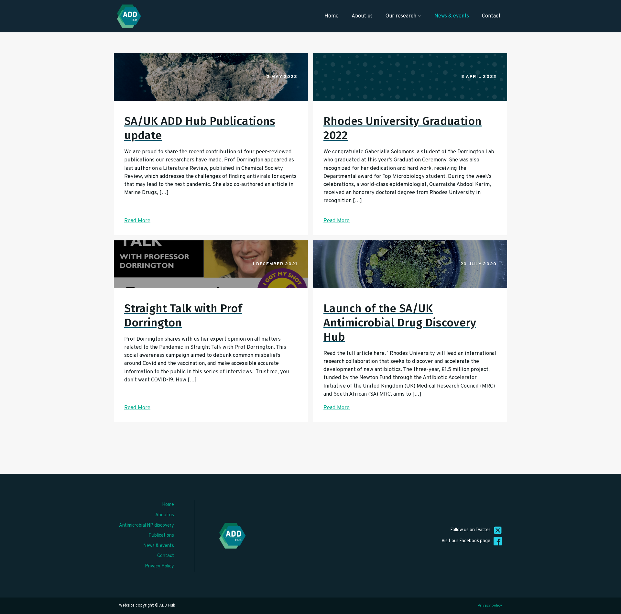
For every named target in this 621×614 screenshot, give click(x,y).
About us (362, 16)
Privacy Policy (159, 566)
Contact (491, 16)
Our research (401, 16)
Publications (161, 535)
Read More (137, 220)
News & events (451, 16)
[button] (612, 609)
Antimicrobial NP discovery (146, 525)
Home (331, 16)
